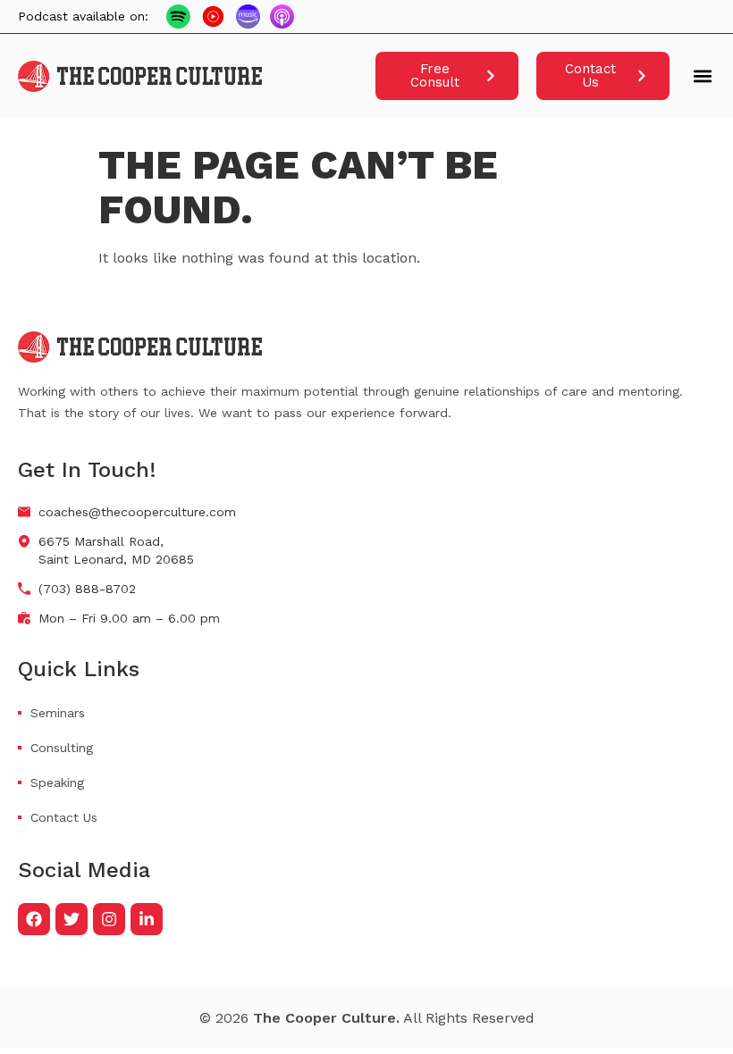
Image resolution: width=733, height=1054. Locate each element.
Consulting (61, 747)
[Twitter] (71, 919)
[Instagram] (109, 919)
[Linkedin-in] (147, 919)
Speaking (57, 782)
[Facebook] (34, 919)
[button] (702, 76)
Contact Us (63, 817)
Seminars (57, 713)
